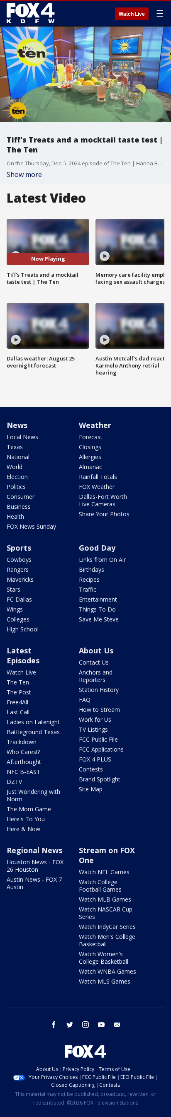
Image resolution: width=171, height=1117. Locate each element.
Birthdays (91, 569)
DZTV (14, 782)
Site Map (91, 789)
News (17, 425)
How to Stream (99, 709)
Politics (16, 487)
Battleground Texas (33, 732)
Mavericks (20, 579)
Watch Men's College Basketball (107, 940)
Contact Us (94, 662)
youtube (101, 1024)
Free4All (17, 702)
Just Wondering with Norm (33, 795)
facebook (54, 1024)
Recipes (89, 579)
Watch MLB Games (105, 899)
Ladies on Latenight (33, 722)
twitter (69, 1024)
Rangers (18, 569)
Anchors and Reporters (95, 676)
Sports (19, 548)
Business (19, 506)
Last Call (18, 712)
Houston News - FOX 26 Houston (35, 865)
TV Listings (93, 729)
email (117, 1024)
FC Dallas (19, 599)
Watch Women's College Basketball (103, 957)
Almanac (90, 467)
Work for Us (95, 719)
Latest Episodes (23, 655)
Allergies (90, 457)
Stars (13, 589)
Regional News (34, 850)
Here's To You (26, 819)
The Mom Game (29, 809)
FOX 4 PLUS (95, 759)
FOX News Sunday (31, 526)
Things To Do (97, 609)
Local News (22, 437)
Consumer (20, 496)
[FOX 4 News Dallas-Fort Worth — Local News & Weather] (31, 13)
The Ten (18, 682)
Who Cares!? (23, 752)
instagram (85, 1024)
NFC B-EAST (23, 772)
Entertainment (98, 599)
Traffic (87, 589)
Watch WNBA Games (107, 971)
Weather (95, 425)
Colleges (18, 619)
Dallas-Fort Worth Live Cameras (103, 500)
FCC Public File (98, 739)
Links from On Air (102, 559)
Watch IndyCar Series (107, 927)
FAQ (84, 700)
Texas (15, 447)
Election (17, 477)
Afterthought (24, 762)
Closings (90, 447)
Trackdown (22, 742)
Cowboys (19, 559)
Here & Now (23, 829)
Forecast (91, 437)
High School (23, 629)
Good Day (97, 548)
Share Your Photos (104, 514)
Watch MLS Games (104, 981)
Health (15, 516)
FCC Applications (101, 749)
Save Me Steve (99, 619)
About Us (96, 650)
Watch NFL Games (104, 872)
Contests (91, 769)
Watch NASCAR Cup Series (105, 913)
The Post (19, 692)
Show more (24, 174)
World (14, 467)
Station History (99, 690)
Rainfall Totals (98, 477)
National (18, 457)
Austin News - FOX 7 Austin (34, 883)
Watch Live (132, 14)
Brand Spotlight (99, 779)
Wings (15, 609)
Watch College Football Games (100, 885)
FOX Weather (97, 487)
